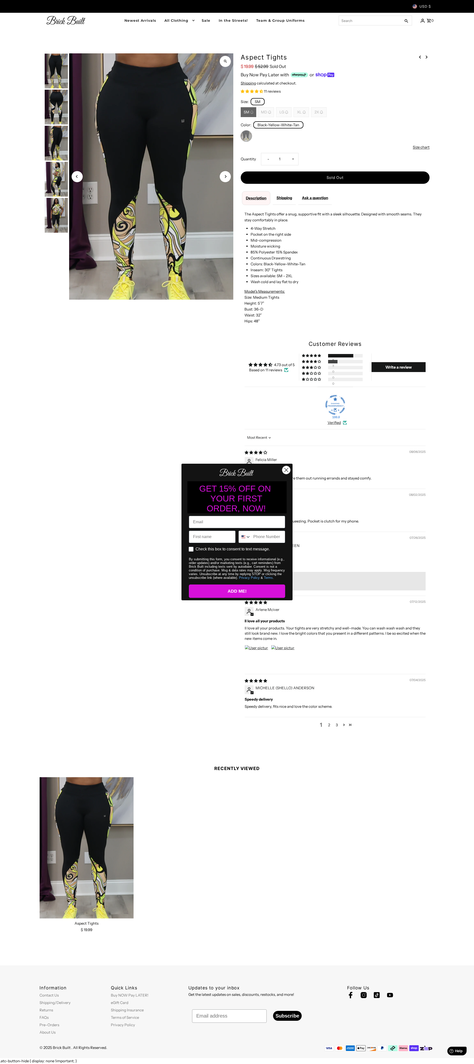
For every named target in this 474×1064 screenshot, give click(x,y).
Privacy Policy (249, 578)
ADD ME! (237, 591)
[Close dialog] (286, 470)
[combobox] (245, 537)
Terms (268, 578)
